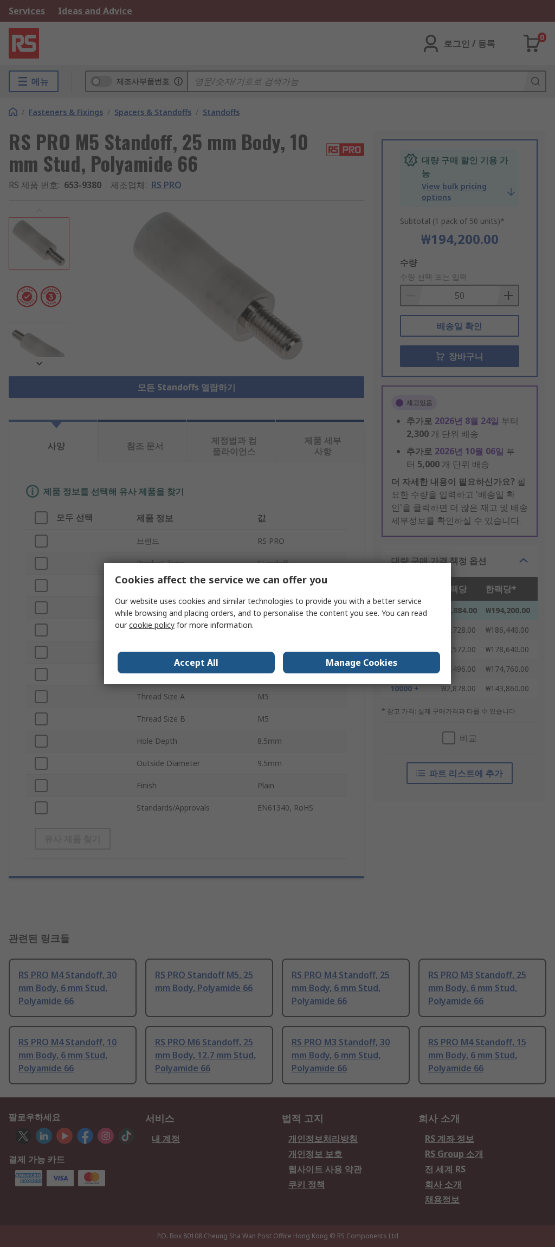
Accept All (196, 663)
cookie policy (152, 625)
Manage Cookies (361, 663)
